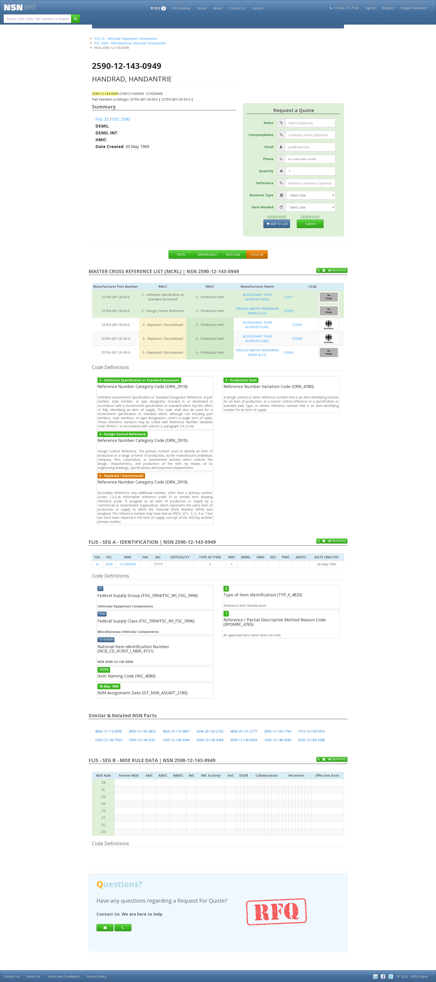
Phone (268, 159)
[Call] (122, 927)
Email (269, 147)
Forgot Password (413, 8)
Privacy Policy (97, 976)
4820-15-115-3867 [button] (176, 731)
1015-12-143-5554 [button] (311, 731)
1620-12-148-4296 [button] (277, 740)
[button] (158, 7)
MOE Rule (233, 254)
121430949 (127, 564)
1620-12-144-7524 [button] (108, 740)
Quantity (266, 171)
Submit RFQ (338, 270)
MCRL (181, 254)
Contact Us (237, 8)
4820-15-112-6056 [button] (108, 731)
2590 (109, 564)
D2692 (289, 311)
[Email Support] (324, 270)
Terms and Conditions (63, 976)
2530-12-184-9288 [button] (311, 740)
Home (201, 8)
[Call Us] (318, 270)
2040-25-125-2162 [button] (209, 731)
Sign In (370, 8)
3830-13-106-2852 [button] (142, 731)
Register (388, 8)
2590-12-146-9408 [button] (209, 740)
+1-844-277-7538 (346, 8)
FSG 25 (102, 119)
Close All (257, 254)
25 (97, 564)
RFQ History (182, 8)
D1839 (297, 324)
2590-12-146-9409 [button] (243, 740)
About (217, 8)
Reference (264, 183)
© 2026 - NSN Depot (412, 976)
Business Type (261, 195)
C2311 (288, 297)
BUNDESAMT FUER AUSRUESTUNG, (257, 296)
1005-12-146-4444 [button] (176, 740)
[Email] (105, 927)
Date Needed (262, 207)
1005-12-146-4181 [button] (142, 740)
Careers (257, 8)
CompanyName (260, 135)
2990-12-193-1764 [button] (277, 731)
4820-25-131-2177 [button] (243, 731)
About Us (33, 976)
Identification (207, 254)
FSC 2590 (121, 119)
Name (268, 123)
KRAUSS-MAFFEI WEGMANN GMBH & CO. (257, 310)
